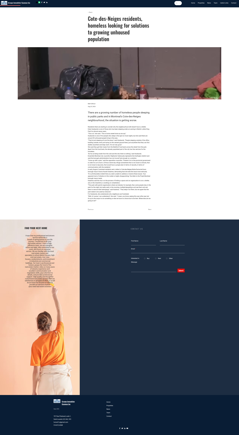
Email (133, 249)
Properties (109, 405)
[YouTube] (127, 428)
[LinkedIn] (47, 2)
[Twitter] (44, 2)
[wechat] (39, 2)
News (108, 409)
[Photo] (37, 2)
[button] (201, 3)
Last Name (163, 241)
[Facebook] (42, 2)
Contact (109, 416)
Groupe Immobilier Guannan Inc (19, 2)
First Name (134, 241)
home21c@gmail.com (61, 422)
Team (108, 413)
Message (134, 262)
